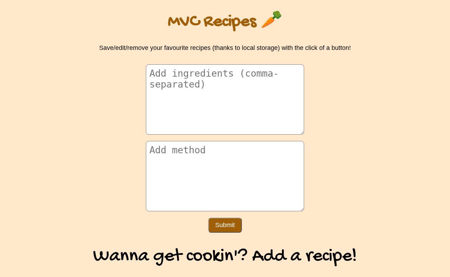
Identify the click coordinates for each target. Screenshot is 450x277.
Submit (225, 224)
